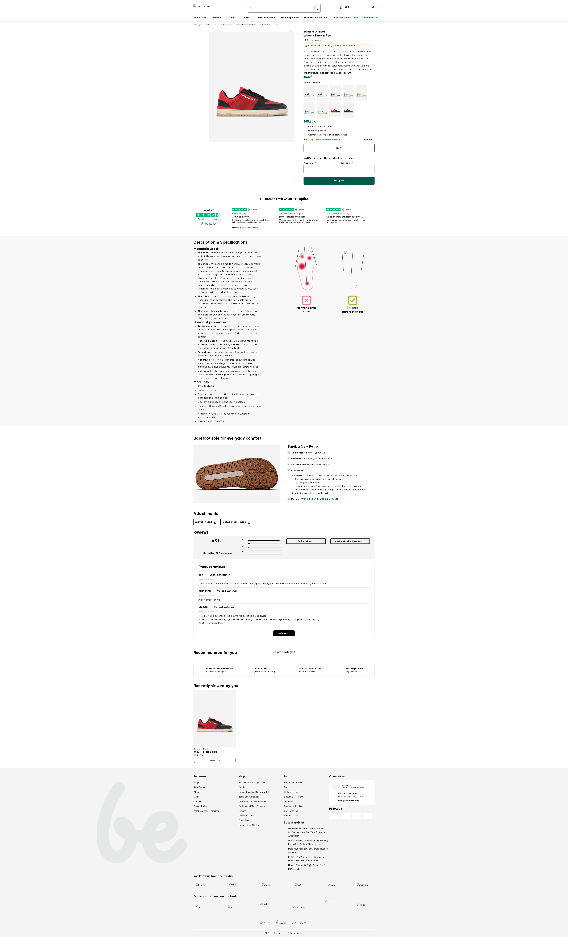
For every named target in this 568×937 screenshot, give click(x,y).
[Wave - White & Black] (309, 93)
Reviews (200, 532)
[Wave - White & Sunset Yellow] (361, 93)
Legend (313, 499)
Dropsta (333, 499)
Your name (309, 163)
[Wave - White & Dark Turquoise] (309, 110)
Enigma (324, 499)
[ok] (316, 8)
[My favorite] (357, 7)
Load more (282, 633)
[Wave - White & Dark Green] (322, 93)
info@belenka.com (348, 801)
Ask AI (307, 76)
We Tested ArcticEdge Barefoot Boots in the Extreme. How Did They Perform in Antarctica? (307, 832)
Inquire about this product (349, 541)
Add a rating (304, 541)
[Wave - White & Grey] (348, 93)
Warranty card (203, 522)
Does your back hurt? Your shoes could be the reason (308, 850)
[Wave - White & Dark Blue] (335, 93)
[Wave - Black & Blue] (348, 110)
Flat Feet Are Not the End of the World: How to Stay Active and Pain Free (306, 859)
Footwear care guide (234, 522)
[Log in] (364, 7)
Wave (304, 499)
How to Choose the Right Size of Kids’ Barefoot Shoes (306, 867)
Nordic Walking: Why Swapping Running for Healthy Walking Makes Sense (308, 842)
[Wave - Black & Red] (335, 110)
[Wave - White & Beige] (322, 110)
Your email (346, 163)
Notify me (339, 181)
